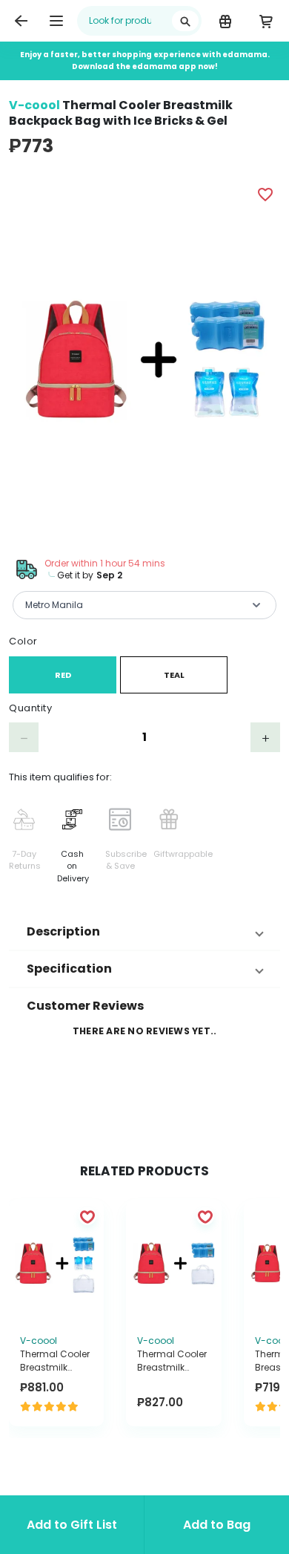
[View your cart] (265, 21)
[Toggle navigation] (56, 21)
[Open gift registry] (224, 21)
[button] (144, 932)
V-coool (34, 105)
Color (23, 641)
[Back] (21, 21)
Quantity (30, 708)
